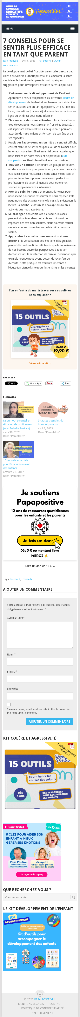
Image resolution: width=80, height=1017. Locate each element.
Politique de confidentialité (42, 1008)
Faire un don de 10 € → (40, 566)
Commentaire (15, 617)
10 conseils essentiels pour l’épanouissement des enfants (16, 464)
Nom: (11, 654)
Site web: (12, 688)
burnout (15, 579)
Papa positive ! (44, 999)
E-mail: (12, 671)
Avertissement (42, 1012)
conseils (27, 579)
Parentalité (45, 60)
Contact (56, 1003)
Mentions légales (31, 1003)
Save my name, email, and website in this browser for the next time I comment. (38, 711)
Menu (9, 28)
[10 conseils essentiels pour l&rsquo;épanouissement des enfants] (18, 449)
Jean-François (10, 60)
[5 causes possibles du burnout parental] (53, 409)
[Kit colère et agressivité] (40, 814)
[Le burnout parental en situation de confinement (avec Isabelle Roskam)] (18, 409)
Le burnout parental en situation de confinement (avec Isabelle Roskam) (18, 424)
